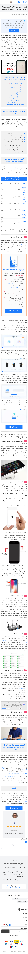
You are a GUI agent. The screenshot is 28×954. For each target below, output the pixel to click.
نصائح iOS (14, 14)
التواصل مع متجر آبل (24, 223)
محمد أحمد (22, 16)
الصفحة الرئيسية (21, 14)
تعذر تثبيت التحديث (10, 283)
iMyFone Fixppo (19, 244)
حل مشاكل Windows (22, 901)
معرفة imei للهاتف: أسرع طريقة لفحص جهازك (12, 871)
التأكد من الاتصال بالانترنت (24, 203)
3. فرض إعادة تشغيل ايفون (15, 91)
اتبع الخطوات (22, 688)
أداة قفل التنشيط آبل (8, 776)
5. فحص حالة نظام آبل (16, 96)
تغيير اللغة (14, 935)
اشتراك (5, 931)
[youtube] (4, 925)
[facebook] (10, 925)
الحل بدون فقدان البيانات (24, 183)
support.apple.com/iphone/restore (15, 287)
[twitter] (7, 925)
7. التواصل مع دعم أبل (16, 100)
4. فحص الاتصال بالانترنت (15, 93)
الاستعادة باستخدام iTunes (24, 216)
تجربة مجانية (14, 30)
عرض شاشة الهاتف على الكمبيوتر (19, 898)
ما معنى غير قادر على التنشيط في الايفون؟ (14, 77)
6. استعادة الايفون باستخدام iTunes (13, 98)
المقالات (25, 917)
